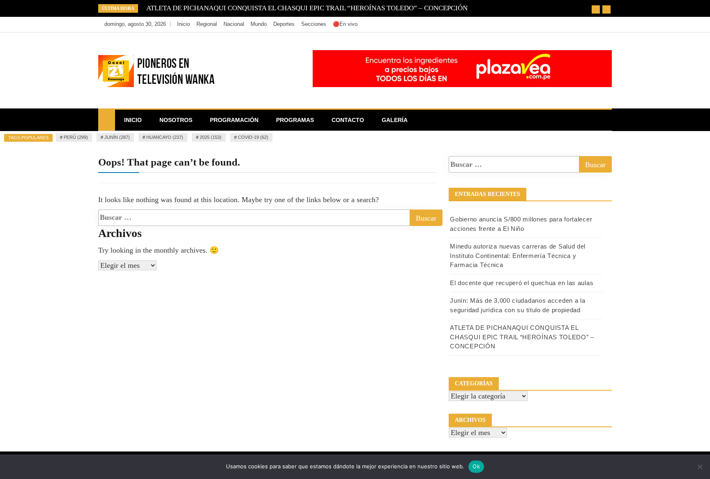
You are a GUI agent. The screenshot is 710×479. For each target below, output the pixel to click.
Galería (395, 120)
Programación (234, 120)
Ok (476, 466)
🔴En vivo (345, 24)
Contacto (348, 120)
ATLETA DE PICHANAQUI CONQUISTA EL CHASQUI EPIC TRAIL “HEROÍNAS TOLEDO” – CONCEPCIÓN (307, 8)
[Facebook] (567, 24)
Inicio (183, 24)
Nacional (234, 24)
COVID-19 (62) (253, 137)
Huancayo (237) (164, 137)
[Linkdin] (603, 24)
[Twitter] (579, 24)
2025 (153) (210, 137)
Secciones (313, 24)
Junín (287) (117, 137)
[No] (700, 467)
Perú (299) (76, 137)
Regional (206, 24)
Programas (295, 120)
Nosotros (175, 120)
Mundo (259, 24)
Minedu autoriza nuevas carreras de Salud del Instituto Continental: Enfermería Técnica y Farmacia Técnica (518, 255)
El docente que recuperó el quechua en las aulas (521, 282)
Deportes (284, 24)
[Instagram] (592, 24)
